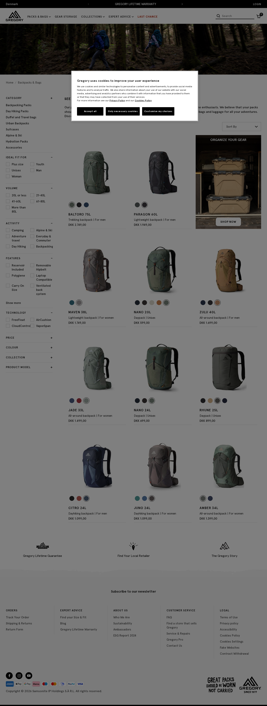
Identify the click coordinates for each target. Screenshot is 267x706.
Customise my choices (158, 111)
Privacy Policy (117, 100)
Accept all (90, 111)
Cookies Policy (143, 100)
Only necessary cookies (123, 111)
